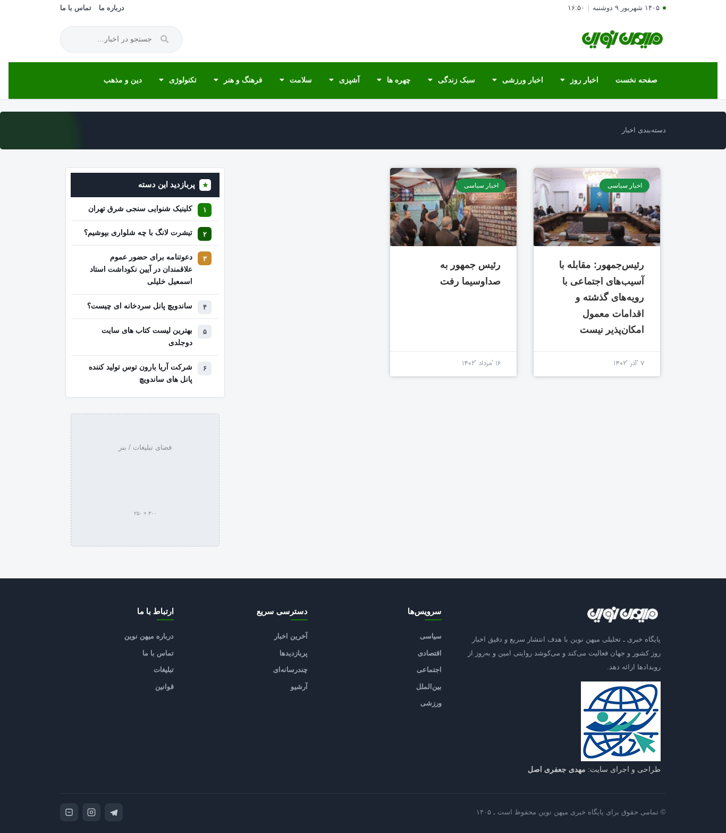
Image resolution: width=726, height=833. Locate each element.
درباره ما (111, 8)
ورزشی (431, 703)
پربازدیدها (294, 653)
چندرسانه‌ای (290, 670)
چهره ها (399, 79)
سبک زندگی (456, 79)
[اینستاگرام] (91, 812)
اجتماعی (429, 670)
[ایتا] (69, 812)
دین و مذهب (123, 79)
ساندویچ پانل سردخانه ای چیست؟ (139, 306)
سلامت (301, 79)
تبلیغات (164, 670)
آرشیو (299, 687)
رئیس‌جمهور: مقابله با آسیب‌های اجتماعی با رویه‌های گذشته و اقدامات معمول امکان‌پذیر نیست (601, 297)
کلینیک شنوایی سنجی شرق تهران (140, 209)
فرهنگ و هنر (243, 79)
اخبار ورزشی (522, 79)
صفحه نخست (636, 79)
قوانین (164, 687)
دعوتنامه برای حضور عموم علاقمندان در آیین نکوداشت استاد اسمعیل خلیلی (141, 269)
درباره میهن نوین (149, 636)
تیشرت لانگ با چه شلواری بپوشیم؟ (138, 233)
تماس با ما (75, 8)
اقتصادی (430, 653)
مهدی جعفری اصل (557, 769)
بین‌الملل (429, 687)
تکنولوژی (183, 79)
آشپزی (349, 79)
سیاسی (431, 636)
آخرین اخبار (291, 636)
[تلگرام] (114, 812)
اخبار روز (584, 79)
